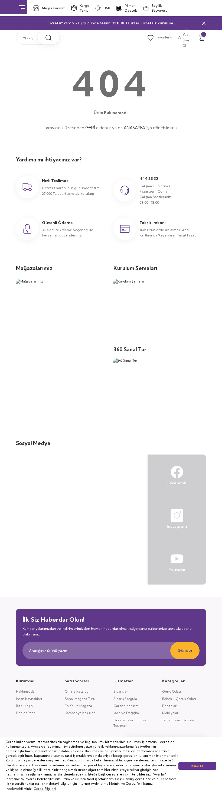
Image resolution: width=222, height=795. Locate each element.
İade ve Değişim (126, 713)
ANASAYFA (134, 127)
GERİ (90, 127)
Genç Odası (171, 691)
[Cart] (201, 37)
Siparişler (120, 691)
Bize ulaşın (24, 706)
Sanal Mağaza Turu (80, 699)
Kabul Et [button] (197, 766)
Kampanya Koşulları (80, 713)
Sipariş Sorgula (125, 699)
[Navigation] (21, 7)
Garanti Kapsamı (126, 706)
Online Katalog (77, 691)
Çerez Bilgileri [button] (45, 789)
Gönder (184, 650)
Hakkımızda (25, 691)
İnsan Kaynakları (29, 699)
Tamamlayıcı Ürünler (178, 720)
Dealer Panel (26, 713)
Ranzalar (169, 706)
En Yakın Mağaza (78, 706)
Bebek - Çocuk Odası (179, 699)
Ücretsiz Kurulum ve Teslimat (129, 723)
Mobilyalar (170, 713)
